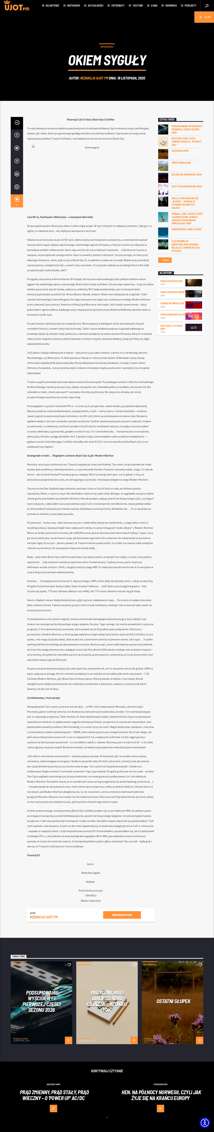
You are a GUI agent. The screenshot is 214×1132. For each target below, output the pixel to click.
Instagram (73, 5)
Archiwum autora (122, 914)
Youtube (138, 5)
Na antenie (52, 5)
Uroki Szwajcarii (181, 162)
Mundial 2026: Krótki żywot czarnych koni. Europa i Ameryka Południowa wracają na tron (187, 218)
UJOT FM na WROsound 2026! (187, 186)
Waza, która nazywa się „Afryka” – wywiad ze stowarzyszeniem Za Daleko (185, 203)
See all (166, 260)
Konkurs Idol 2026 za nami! (187, 229)
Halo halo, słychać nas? (171, 327)
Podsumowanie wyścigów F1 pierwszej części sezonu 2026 (187, 129)
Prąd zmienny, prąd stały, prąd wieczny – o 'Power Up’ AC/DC (54, 1095)
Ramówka (171, 5)
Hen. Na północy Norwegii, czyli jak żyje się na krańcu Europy (161, 1095)
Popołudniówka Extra (173, 314)
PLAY (207, 17)
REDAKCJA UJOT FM (94, 78)
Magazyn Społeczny (171, 281)
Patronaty (118, 5)
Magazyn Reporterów (172, 292)
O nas (154, 5)
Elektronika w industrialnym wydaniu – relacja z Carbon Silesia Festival (186, 245)
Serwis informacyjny (172, 303)
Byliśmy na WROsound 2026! (187, 174)
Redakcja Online (20, 1038)
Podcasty (190, 5)
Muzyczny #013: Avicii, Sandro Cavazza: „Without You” (186, 141)
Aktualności (95, 5)
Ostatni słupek (180, 150)
